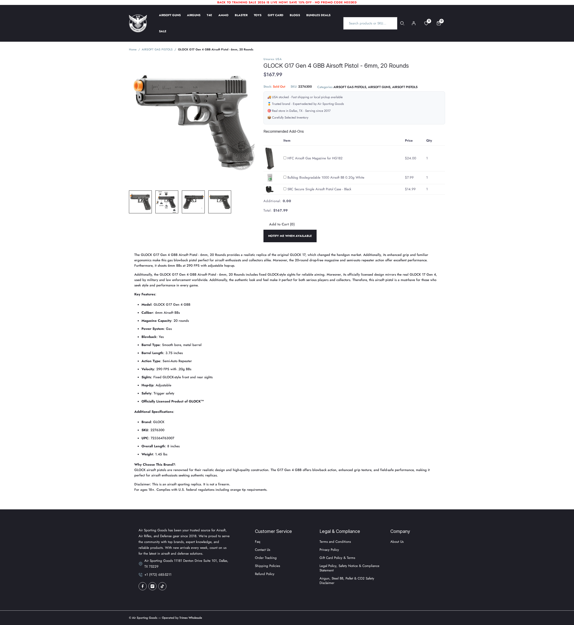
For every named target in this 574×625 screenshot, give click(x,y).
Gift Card (275, 18)
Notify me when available (290, 236)
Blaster (241, 18)
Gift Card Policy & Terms (337, 557)
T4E (209, 18)
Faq (257, 541)
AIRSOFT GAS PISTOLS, (350, 87)
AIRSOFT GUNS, (379, 87)
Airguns (193, 18)
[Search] (402, 23)
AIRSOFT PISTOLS (404, 87)
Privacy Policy (329, 549)
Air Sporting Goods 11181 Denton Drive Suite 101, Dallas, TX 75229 (186, 563)
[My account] (413, 23)
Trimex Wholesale (190, 618)
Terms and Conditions (335, 541)
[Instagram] (152, 586)
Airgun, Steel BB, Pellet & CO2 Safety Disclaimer (347, 580)
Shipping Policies (267, 565)
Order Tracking (266, 557)
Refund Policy (264, 573)
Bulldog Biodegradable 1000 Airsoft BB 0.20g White (325, 177)
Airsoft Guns (170, 18)
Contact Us (262, 549)
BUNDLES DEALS (318, 18)
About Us (397, 541)
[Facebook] (143, 586)
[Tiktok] (162, 586)
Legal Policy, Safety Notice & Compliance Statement (349, 568)
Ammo (223, 18)
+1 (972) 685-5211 (158, 574)
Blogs (295, 18)
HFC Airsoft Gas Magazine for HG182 (315, 158)
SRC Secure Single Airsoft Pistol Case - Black (319, 189)
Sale (162, 34)
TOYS (257, 18)
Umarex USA (272, 59)
